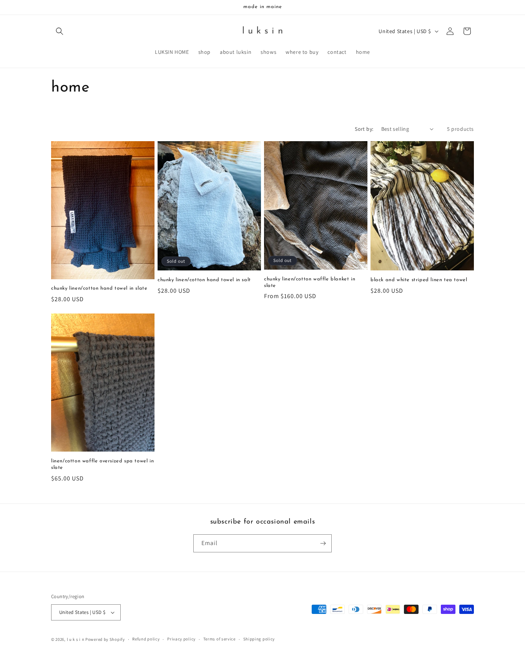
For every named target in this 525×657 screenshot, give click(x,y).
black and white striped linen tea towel (418, 279)
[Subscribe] (322, 543)
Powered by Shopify (105, 639)
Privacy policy (181, 639)
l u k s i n (76, 639)
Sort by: (364, 128)
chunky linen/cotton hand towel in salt (204, 279)
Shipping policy (259, 639)
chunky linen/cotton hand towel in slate (99, 288)
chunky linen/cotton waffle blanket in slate (309, 282)
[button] (59, 31)
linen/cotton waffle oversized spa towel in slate (102, 464)
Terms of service (219, 639)
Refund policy (145, 639)
